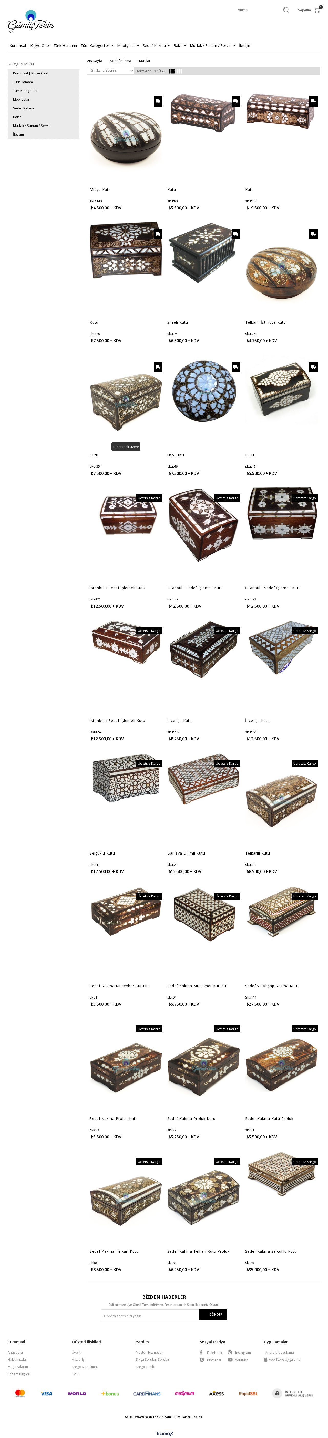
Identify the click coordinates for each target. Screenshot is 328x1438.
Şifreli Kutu (177, 322)
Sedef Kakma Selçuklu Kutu (271, 1251)
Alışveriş (78, 1359)
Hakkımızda (17, 1359)
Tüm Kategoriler (94, 45)
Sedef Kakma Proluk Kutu (114, 1118)
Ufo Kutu (175, 455)
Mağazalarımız (19, 1366)
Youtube (241, 1360)
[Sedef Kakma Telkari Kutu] (126, 1198)
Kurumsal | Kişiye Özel (29, 45)
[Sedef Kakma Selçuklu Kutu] (281, 1174)
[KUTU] (281, 390)
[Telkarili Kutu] (281, 800)
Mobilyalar (126, 45)
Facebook (214, 1352)
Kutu (171, 189)
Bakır (177, 45)
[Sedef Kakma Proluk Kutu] (126, 1066)
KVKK (76, 1374)
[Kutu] (203, 111)
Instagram (242, 1352)
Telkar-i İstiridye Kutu (265, 322)
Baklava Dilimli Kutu (186, 853)
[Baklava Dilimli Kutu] (203, 778)
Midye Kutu (100, 189)
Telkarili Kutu (257, 853)
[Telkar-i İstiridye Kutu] (281, 269)
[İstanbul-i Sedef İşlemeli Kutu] (126, 514)
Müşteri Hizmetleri (150, 1352)
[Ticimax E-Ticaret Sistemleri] (164, 1434)
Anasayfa (15, 1352)
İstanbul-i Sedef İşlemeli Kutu (117, 588)
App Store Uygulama (285, 1359)
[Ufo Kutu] (203, 391)
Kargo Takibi (145, 1366)
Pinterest (213, 1360)
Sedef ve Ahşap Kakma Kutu (272, 986)
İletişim (245, 45)
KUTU (250, 455)
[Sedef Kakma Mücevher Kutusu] (126, 911)
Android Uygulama (279, 1352)
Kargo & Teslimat (85, 1366)
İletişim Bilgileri (19, 1374)
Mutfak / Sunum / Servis (210, 45)
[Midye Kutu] (126, 137)
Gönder (215, 1314)
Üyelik (76, 1352)
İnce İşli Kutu (179, 720)
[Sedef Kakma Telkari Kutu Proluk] (203, 1198)
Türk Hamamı (65, 45)
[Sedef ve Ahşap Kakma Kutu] (281, 911)
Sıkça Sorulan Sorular (152, 1359)
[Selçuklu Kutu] (126, 777)
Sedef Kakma (154, 45)
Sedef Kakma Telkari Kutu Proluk (198, 1251)
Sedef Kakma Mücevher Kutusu (119, 986)
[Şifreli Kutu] (203, 253)
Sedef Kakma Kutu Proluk (269, 1118)
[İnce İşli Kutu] (203, 649)
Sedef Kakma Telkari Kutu (114, 1251)
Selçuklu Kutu (102, 853)
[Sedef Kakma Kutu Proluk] (281, 1066)
